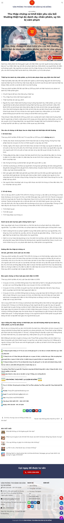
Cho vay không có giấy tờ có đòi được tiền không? (22, 442)
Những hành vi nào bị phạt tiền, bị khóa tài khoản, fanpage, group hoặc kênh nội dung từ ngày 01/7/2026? (33, 454)
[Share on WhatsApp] (24, 410)
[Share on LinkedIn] (39, 410)
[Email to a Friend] (33, 410)
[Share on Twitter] (30, 410)
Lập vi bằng (32, 11)
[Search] (62, 2)
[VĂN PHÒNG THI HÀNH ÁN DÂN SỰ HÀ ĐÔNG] (32, 2)
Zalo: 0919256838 (8, 508)
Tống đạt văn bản (35, 488)
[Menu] (2, 3)
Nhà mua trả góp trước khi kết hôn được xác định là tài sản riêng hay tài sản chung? (34, 437)
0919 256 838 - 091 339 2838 (11, 487)
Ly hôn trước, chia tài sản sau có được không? (21, 448)
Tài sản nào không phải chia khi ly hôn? (47, 419)
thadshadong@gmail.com (11, 499)
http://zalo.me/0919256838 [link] (15, 397)
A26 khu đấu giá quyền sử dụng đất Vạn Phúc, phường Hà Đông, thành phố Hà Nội (12, 493)
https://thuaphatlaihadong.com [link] (18, 390)
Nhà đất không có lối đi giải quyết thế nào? (20, 431)
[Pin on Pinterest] (36, 410)
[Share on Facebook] (27, 410)
